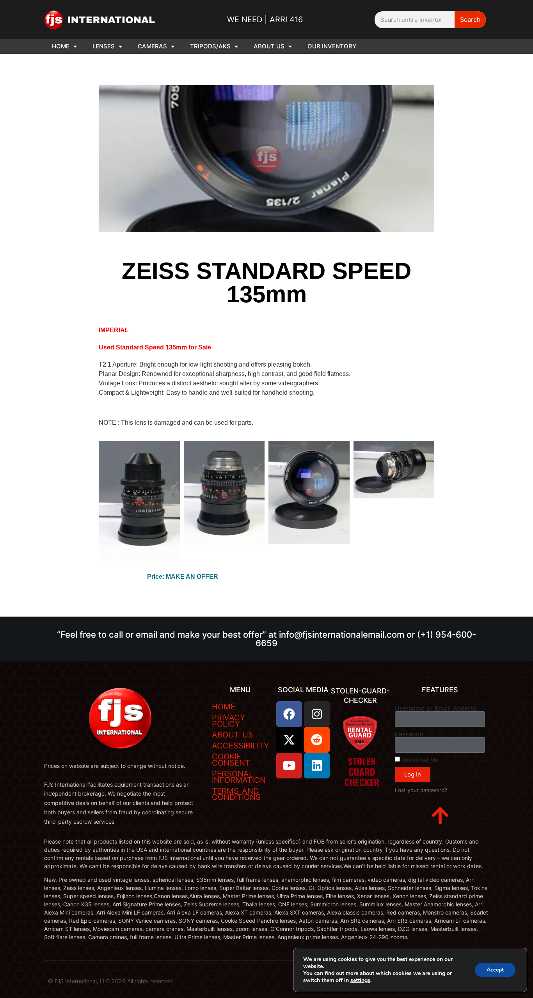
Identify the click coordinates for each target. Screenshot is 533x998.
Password (409, 734)
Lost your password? (421, 790)
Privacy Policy (228, 721)
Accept (495, 969)
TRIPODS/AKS (210, 46)
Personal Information (239, 777)
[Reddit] (317, 740)
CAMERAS (152, 46)
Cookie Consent (231, 760)
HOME (60, 46)
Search (470, 19)
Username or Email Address (436, 708)
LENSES (103, 46)
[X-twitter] (289, 740)
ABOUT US (269, 46)
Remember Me (419, 760)
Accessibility (240, 745)
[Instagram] (317, 714)
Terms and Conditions (236, 794)
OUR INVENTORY (331, 46)
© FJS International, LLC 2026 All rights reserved (110, 981)
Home (223, 706)
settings (360, 980)
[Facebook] (289, 714)
